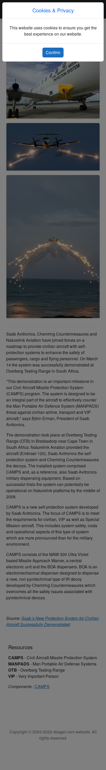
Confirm (53, 52)
